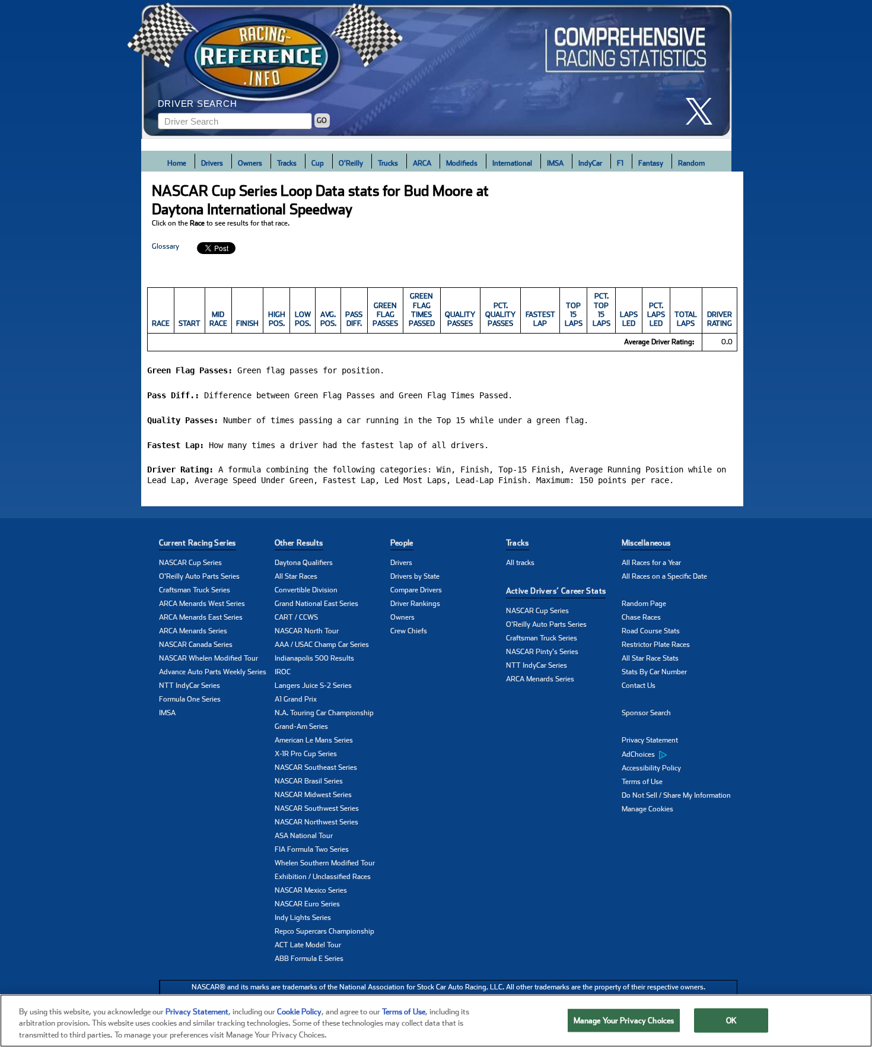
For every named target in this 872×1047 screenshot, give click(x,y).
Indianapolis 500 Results (314, 658)
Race (161, 323)
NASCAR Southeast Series (316, 767)
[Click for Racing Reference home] (436, 69)
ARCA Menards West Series (202, 603)
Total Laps (685, 319)
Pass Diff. (353, 319)
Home (176, 163)
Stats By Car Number (654, 672)
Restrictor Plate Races (656, 644)
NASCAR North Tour (307, 631)
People (401, 542)
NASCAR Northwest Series (316, 822)
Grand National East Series (316, 603)
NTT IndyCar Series (189, 685)
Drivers (212, 163)
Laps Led (629, 319)
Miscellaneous (646, 542)
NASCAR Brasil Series (309, 781)
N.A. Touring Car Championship (324, 713)
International (512, 163)
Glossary (165, 246)
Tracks (287, 163)
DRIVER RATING (719, 319)
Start (190, 323)
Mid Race (218, 319)
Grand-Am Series (301, 726)
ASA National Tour (304, 836)
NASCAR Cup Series (190, 563)
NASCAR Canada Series (196, 644)
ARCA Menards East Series (201, 617)
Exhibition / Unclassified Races (323, 877)
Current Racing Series (197, 542)
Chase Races (641, 617)
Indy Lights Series (303, 917)
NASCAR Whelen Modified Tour (208, 658)
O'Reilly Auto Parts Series (199, 576)
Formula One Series (190, 699)
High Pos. (276, 319)
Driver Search (197, 104)
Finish (247, 323)
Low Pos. (303, 319)
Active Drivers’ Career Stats (556, 590)
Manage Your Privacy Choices (624, 1020)
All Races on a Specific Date (664, 576)
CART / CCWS (296, 617)
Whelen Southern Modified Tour (325, 863)
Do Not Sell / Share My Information (676, 795)
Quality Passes (460, 319)
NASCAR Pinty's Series (542, 652)
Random (691, 163)
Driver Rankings (415, 603)
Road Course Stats (651, 631)
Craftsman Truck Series (194, 590)
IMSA (555, 163)
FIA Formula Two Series (312, 849)
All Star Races (296, 576)
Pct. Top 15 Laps (601, 310)
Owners (250, 163)
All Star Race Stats (650, 658)
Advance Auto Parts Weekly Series (212, 672)
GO (322, 120)
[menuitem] (679, 754)
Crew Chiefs (408, 631)
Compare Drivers (416, 590)
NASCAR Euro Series (307, 904)
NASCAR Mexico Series (311, 890)
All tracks (520, 563)
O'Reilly (351, 163)
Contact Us (638, 685)
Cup (317, 163)
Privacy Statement (650, 740)
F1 (620, 163)
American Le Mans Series (314, 740)
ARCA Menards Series (193, 631)
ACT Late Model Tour (308, 945)
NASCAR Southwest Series (317, 808)
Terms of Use (642, 782)
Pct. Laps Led (656, 315)
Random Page (644, 603)
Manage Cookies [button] (647, 809)
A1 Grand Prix (296, 699)
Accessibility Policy (651, 768)
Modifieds (462, 163)
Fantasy (650, 163)
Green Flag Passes (385, 315)
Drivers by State (415, 576)
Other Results (299, 542)
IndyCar (590, 163)
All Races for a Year (651, 563)
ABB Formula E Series (309, 958)
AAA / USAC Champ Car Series (322, 644)
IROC (283, 672)
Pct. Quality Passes (500, 315)
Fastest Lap (540, 319)
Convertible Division (306, 590)
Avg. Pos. (328, 319)
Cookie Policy (299, 1011)
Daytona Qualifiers (304, 563)
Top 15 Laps (574, 315)
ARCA (422, 163)
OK (731, 1020)
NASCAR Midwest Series (313, 795)
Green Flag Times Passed (422, 310)
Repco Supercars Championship (324, 931)
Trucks (388, 163)
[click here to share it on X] (703, 111)
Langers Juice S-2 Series (313, 685)
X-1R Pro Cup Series (306, 754)
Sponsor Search (646, 713)
